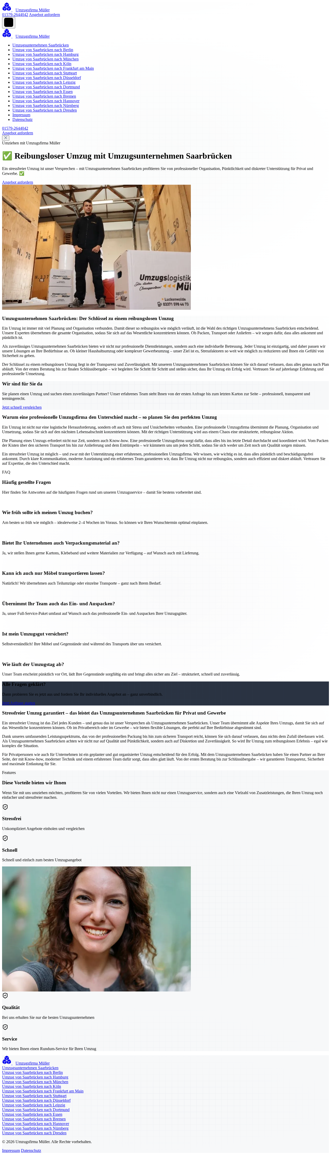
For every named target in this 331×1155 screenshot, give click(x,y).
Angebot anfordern (44, 14)
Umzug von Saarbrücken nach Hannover (45, 101)
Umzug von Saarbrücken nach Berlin (42, 50)
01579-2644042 (15, 14)
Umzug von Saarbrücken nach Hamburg (45, 54)
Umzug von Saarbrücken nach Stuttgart (44, 73)
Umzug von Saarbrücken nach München (45, 59)
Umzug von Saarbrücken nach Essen (42, 91)
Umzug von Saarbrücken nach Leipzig (44, 82)
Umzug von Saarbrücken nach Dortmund (46, 87)
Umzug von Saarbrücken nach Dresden (44, 110)
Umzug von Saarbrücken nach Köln (41, 63)
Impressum (21, 115)
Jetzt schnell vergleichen (22, 407)
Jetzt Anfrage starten (18, 703)
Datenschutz (22, 119)
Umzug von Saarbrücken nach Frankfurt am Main (53, 68)
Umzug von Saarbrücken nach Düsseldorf (46, 77)
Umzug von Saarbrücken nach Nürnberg (45, 105)
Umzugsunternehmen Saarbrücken (40, 45)
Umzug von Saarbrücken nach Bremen (44, 96)
